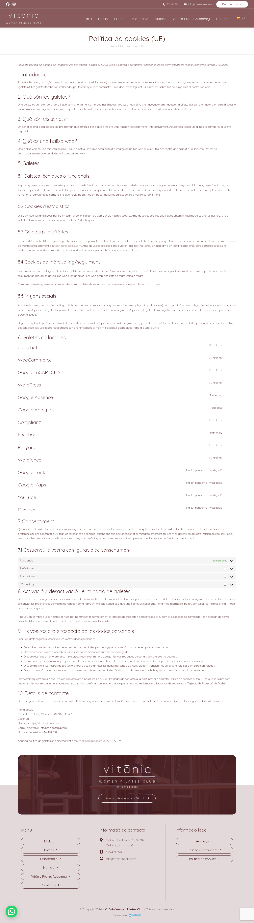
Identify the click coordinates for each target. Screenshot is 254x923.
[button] (11, 911)
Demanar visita (232, 4)
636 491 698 (172, 4)
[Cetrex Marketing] (135, 915)
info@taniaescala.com (200, 4)
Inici (113, 46)
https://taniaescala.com (54, 82)
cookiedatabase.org (91, 741)
